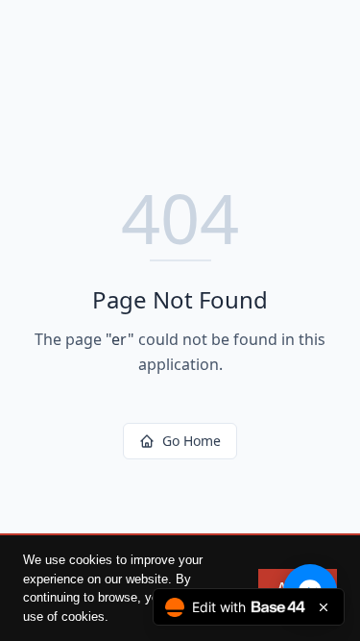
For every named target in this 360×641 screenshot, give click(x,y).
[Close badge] (323, 607)
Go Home (191, 440)
